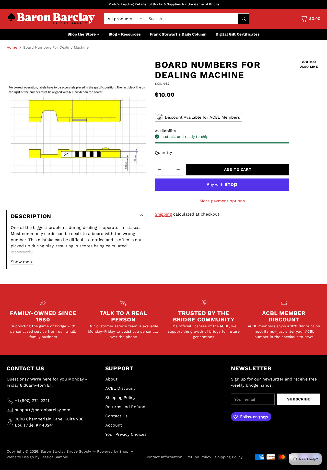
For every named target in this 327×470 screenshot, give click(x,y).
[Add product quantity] (178, 169)
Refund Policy (198, 457)
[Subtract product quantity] (159, 169)
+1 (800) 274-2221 (32, 400)
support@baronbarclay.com (42, 409)
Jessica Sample (54, 457)
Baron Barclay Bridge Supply (66, 451)
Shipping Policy (120, 397)
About (111, 379)
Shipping (163, 213)
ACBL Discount (120, 388)
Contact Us (116, 415)
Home (12, 47)
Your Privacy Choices (125, 434)
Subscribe (298, 399)
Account (113, 425)
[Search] (243, 18)
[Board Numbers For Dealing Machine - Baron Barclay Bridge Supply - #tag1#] (77, 130)
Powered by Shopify (115, 451)
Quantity (163, 152)
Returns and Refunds (126, 406)
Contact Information (163, 457)
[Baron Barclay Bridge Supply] (51, 19)
